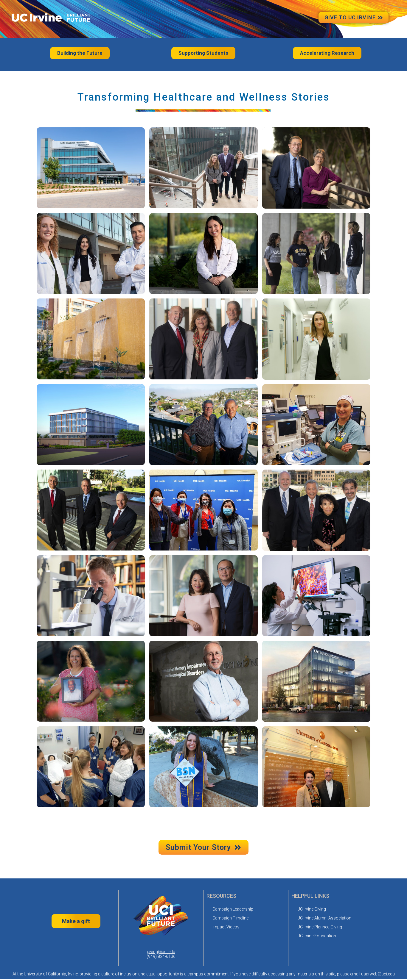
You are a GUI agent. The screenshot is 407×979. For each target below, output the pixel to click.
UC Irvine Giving (311, 909)
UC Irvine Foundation (316, 935)
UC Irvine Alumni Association (324, 918)
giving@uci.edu (161, 951)
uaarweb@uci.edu (378, 974)
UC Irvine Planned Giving (319, 927)
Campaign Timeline (230, 918)
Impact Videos (226, 927)
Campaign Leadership (232, 909)
